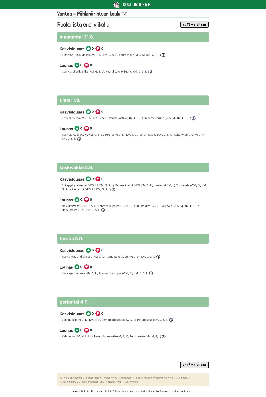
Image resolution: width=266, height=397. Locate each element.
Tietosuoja (96, 391)
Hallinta (150, 391)
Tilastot (107, 391)
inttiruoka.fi (187, 391)
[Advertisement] (133, 86)
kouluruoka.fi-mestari (133, 391)
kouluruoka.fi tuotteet (167, 391)
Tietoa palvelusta (80, 391)
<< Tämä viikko (194, 24)
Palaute (116, 391)
